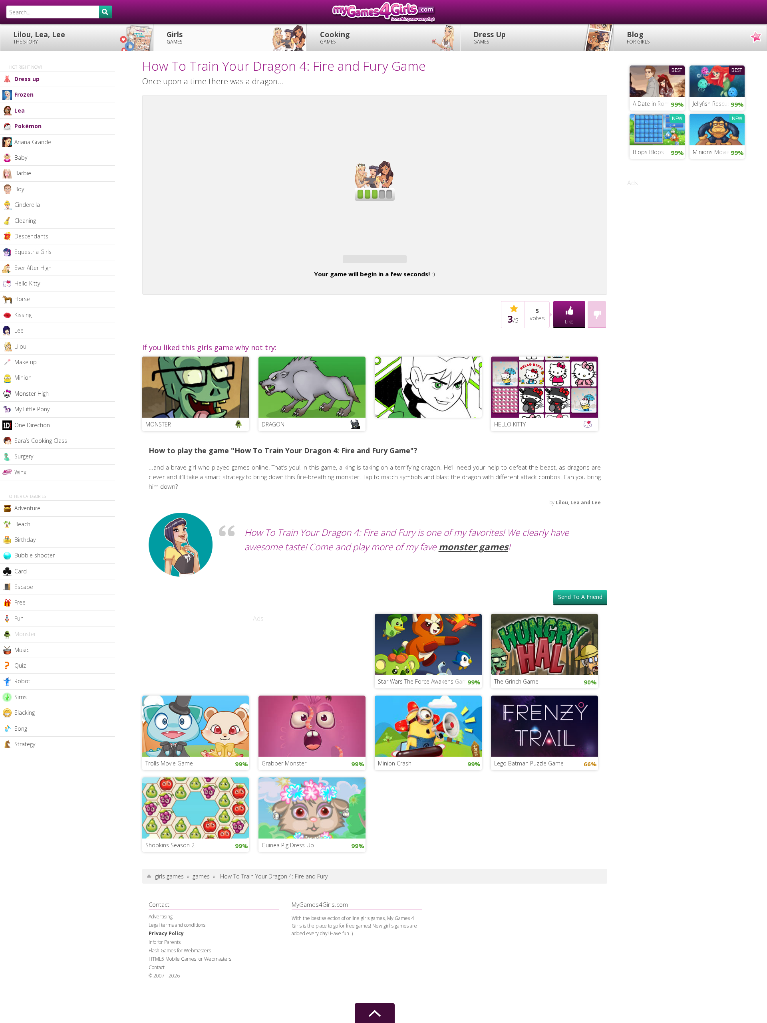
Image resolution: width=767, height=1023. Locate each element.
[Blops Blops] (657, 129)
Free (20, 602)
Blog (638, 37)
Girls (175, 37)
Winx (20, 472)
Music (21, 650)
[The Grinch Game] (544, 643)
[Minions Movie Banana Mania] (717, 129)
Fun (19, 618)
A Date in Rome (653, 103)
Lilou (20, 346)
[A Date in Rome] (657, 80)
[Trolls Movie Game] (195, 725)
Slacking (24, 712)
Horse (22, 299)
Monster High (31, 393)
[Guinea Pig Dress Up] (312, 807)
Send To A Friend (580, 597)
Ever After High (33, 268)
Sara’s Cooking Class (40, 440)
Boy (19, 189)
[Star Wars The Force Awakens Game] (428, 643)
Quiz (20, 665)
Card (20, 571)
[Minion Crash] (428, 725)
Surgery (23, 456)
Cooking (335, 37)
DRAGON (273, 424)
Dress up (27, 79)
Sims (20, 697)
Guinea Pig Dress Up (288, 845)
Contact (157, 967)
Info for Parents (165, 942)
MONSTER (158, 424)
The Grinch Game (516, 681)
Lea (19, 110)
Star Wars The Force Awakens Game (424, 681)
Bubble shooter (34, 555)
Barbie (22, 173)
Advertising (161, 916)
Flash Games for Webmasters (180, 950)
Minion (23, 377)
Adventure (27, 508)
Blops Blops (648, 152)
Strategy (24, 744)
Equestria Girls (33, 252)
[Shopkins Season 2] (195, 807)
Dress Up (489, 37)
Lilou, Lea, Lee (39, 37)
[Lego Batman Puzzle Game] (544, 725)
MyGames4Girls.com (383, 12)
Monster (25, 634)
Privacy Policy (166, 933)
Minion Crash (394, 763)
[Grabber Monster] (312, 725)
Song (20, 728)
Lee (19, 330)
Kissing (23, 315)
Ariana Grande (32, 142)
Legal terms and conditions (177, 925)
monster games (473, 547)
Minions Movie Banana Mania (719, 152)
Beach (22, 524)
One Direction (32, 425)
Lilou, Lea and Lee (578, 502)
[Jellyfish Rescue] (717, 80)
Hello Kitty (27, 283)
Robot (22, 681)
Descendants (31, 236)
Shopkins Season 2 (170, 845)
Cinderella (27, 204)
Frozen (24, 94)
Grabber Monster (284, 763)
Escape (23, 587)
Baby (20, 157)
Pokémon (28, 126)
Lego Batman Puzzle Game (529, 763)
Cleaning (25, 220)
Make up (25, 362)
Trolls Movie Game (169, 763)
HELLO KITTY (510, 424)
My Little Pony (32, 409)
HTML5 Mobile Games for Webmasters (190, 959)
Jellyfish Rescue (712, 103)
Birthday (25, 539)
